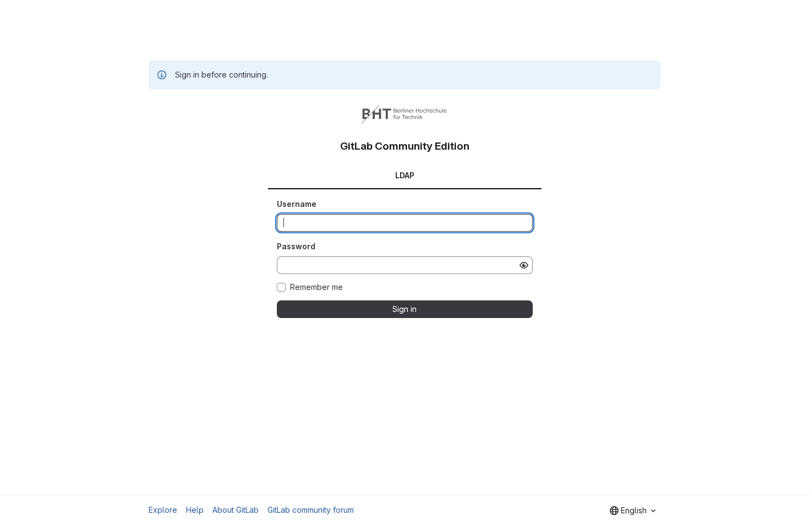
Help (195, 509)
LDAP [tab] (404, 175)
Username (296, 204)
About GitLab (235, 509)
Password (296, 246)
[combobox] (632, 510)
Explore (163, 509)
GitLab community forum (310, 509)
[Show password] (524, 265)
